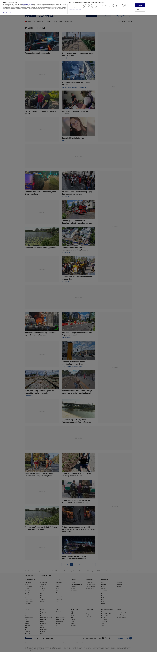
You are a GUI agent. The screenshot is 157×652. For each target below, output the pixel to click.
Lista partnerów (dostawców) (75, 9)
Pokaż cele (139, 9)
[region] (78, 7)
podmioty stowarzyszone (27, 4)
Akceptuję (139, 5)
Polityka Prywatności (7, 12)
